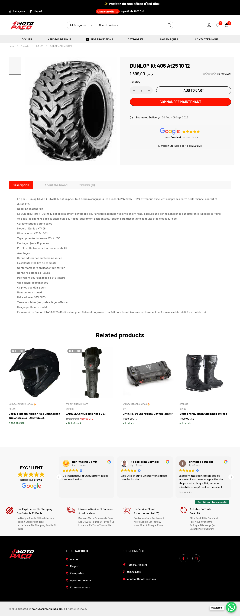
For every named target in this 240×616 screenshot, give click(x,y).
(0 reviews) (224, 73)
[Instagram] (196, 558)
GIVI (124, 409)
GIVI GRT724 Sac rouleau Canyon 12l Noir (148, 413)
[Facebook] (183, 558)
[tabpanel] (120, 255)
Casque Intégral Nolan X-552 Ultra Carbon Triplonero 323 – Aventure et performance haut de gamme (34, 418)
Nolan (12, 409)
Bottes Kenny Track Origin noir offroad (203, 413)
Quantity (135, 81)
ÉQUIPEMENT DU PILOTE (77, 404)
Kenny (183, 409)
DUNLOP (39, 46)
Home (11, 46)
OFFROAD (184, 404)
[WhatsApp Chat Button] (231, 607)
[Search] (169, 25)
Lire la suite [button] (185, 492)
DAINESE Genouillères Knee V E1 (86, 413)
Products (25, 46)
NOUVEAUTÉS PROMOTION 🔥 (22, 404)
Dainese (70, 409)
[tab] (21, 185)
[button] (231, 477)
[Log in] (209, 25)
